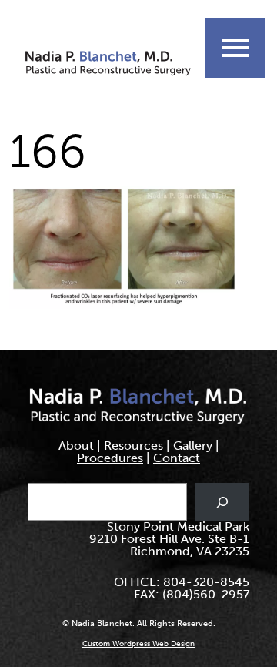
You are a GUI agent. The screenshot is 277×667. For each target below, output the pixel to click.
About (77, 445)
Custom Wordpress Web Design (138, 644)
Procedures (110, 458)
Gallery (192, 445)
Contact (176, 458)
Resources (133, 445)
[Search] (222, 502)
